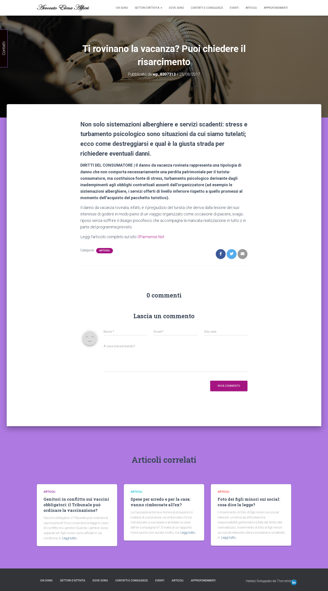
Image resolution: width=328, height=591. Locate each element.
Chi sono (122, 7)
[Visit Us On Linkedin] (293, 582)
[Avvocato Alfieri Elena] (63, 8)
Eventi (234, 7)
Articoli (251, 7)
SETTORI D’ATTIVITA (147, 7)
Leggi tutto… (70, 538)
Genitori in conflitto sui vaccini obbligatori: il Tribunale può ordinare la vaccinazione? (76, 504)
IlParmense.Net (150, 236)
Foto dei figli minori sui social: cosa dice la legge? (249, 501)
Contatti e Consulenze (207, 7)
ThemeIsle (284, 581)
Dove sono (176, 7)
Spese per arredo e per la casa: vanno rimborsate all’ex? (161, 501)
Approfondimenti (276, 7)
